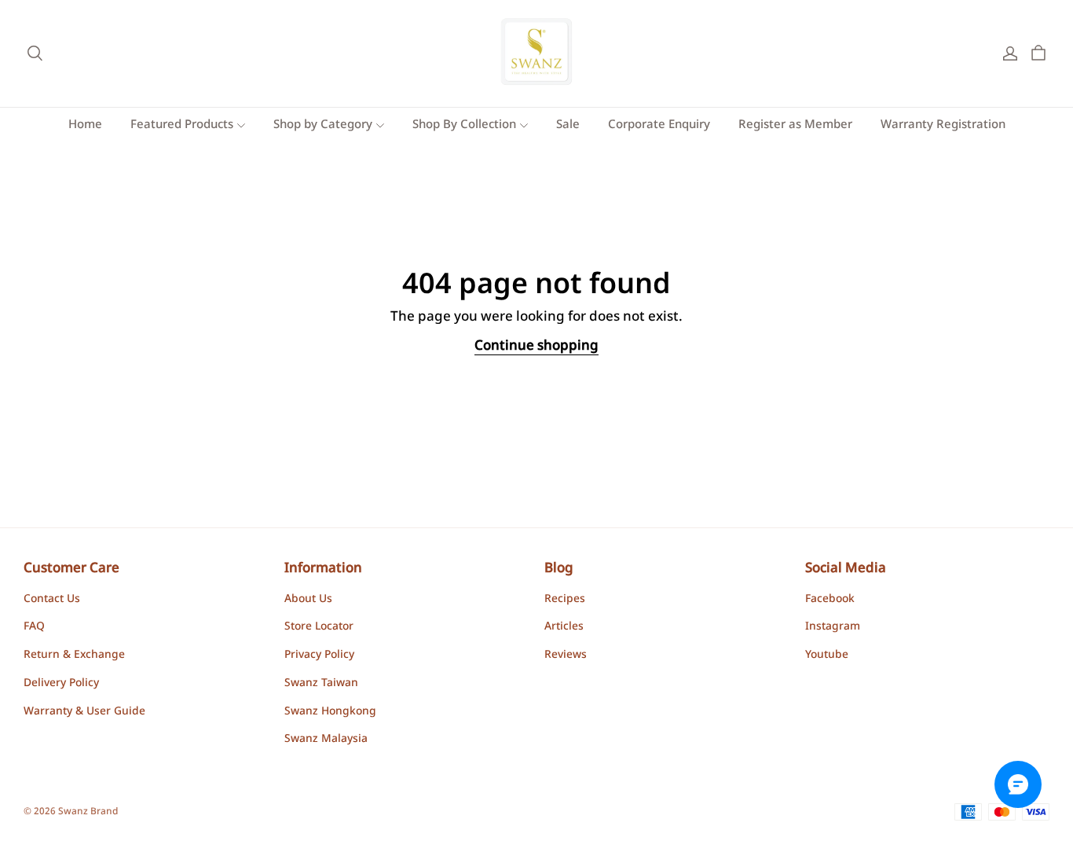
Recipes (564, 600)
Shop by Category (322, 125)
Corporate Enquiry (659, 125)
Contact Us (52, 600)
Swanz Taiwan (321, 684)
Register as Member (795, 125)
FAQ (34, 627)
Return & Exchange (74, 655)
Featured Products (181, 125)
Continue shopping (536, 346)
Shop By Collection (464, 125)
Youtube (826, 655)
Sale (568, 125)
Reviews (565, 655)
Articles (564, 627)
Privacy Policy (319, 655)
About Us (308, 600)
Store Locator (318, 627)
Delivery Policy (61, 684)
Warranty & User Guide (84, 712)
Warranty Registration (943, 125)
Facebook (830, 600)
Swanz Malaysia (326, 740)
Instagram (832, 627)
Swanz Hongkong (330, 712)
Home (85, 125)
